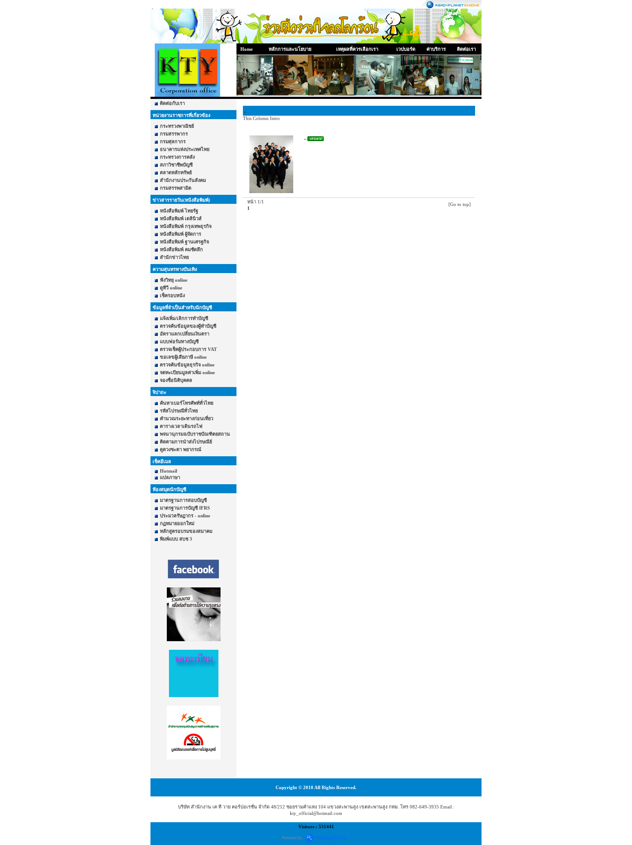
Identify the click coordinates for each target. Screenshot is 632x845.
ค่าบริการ (436, 49)
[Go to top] (459, 204)
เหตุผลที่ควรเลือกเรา (357, 49)
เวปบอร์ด (405, 49)
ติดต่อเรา (466, 49)
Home (246, 49)
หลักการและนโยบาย (290, 49)
